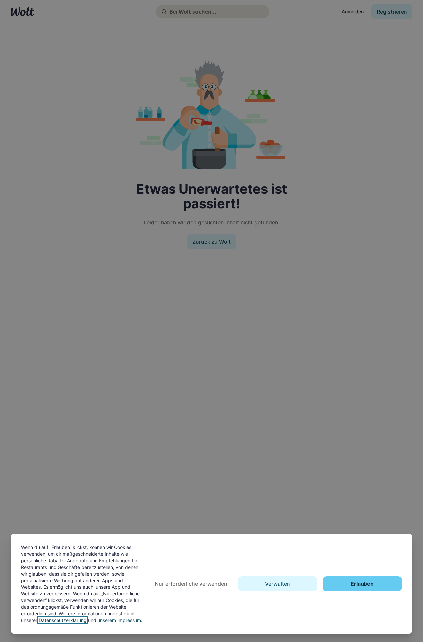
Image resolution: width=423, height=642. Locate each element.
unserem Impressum (119, 620)
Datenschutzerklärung (63, 620)
